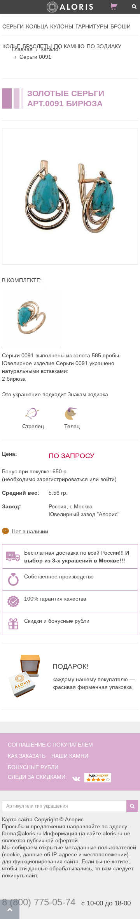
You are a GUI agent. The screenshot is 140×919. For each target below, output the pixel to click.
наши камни (69, 756)
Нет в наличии (30, 531)
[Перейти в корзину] (116, 8)
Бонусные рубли (33, 767)
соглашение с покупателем (50, 745)
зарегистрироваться (62, 479)
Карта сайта (17, 819)
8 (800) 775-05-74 (38, 902)
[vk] (76, 779)
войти (107, 479)
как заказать (27, 756)
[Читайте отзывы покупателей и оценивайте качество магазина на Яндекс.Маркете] (97, 777)
